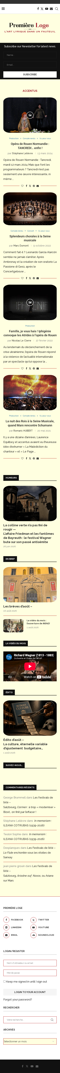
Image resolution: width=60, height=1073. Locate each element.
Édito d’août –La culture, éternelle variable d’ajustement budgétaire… (25, 744)
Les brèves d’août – (17, 606)
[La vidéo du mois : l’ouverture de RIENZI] (13, 625)
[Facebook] (38, 9)
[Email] (51, 9)
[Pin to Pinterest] (34, 186)
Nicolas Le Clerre (21, 340)
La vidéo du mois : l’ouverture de (38, 622)
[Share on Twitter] (30, 185)
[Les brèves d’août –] (30, 584)
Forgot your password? (17, 999)
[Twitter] (42, 9)
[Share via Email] (37, 186)
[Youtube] (46, 9)
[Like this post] (22, 186)
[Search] (56, 9)
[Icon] (30, 115)
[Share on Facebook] (26, 186)
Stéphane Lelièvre (22, 153)
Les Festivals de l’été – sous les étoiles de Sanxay (29, 852)
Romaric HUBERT (23, 430)
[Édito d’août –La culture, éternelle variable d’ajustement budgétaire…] (30, 718)
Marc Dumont (21, 245)
